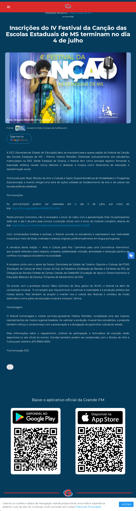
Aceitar (126, 504)
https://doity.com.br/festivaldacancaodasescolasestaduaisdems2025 (51, 225)
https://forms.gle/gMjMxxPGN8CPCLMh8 (36, 208)
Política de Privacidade (88, 506)
